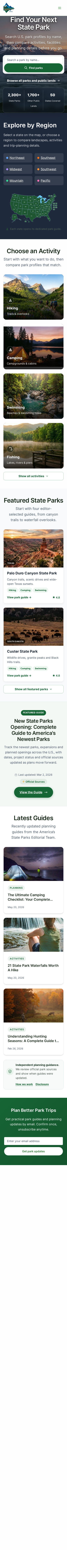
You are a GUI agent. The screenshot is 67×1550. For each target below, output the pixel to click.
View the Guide (31, 792)
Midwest (16, 169)
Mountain (16, 180)
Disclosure (42, 1084)
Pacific (45, 180)
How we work (24, 1084)
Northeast (17, 158)
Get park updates (33, 1151)
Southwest (48, 169)
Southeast (48, 158)
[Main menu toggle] (59, 8)
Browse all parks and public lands (31, 80)
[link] (15, 218)
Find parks (36, 68)
